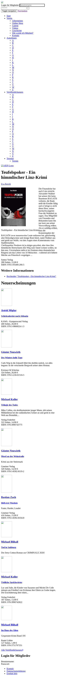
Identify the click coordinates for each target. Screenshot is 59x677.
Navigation (22, 11)
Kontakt (15, 35)
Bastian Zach (8, 497)
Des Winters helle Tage (11, 357)
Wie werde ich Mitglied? (22, 33)
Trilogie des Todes (9, 405)
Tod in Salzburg (8, 547)
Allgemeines (17, 21)
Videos (15, 28)
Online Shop (17, 23)
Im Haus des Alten (9, 630)
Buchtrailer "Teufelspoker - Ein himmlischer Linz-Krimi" (31, 276)
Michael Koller (9, 399)
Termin (15, 161)
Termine (10, 158)
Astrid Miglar (8, 310)
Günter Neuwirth (10, 352)
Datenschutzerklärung (16, 671)
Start (9, 16)
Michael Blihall (9, 541)
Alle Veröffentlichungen (12, 650)
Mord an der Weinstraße (12, 456)
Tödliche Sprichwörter (11, 582)
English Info (12, 673)
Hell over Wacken (9, 503)
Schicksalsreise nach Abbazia (14, 316)
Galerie (15, 25)
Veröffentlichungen (15, 92)
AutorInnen (12, 38)
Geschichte (17, 30)
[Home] (7, 165)
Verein (9, 18)
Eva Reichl (6, 184)
